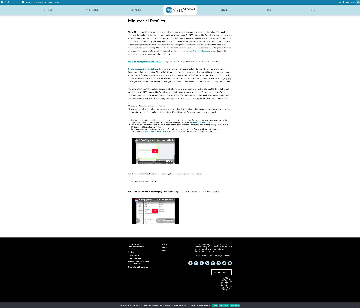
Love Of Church (134, 255)
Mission (131, 252)
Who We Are (47, 10)
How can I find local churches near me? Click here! (138, 262)
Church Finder (29, 2)
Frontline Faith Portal (53, 2)
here (215, 251)
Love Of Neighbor (134, 258)
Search (339, 2)
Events (35, 2)
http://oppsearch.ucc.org (199, 50)
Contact (40, 2)
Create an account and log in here (142, 68)
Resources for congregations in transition (144, 61)
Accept (215, 305)
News (164, 247)
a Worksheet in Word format (156, 131)
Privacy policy (235, 305)
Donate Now (348, 1)
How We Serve (136, 10)
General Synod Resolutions (138, 267)
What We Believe (92, 10)
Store (45, 2)
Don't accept (224, 305)
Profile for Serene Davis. (200, 122)
